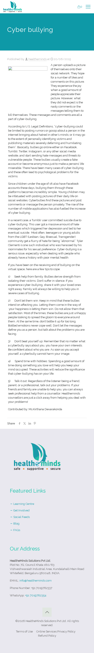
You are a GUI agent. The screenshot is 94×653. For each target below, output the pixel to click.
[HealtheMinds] (12, 6)
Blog (16, 523)
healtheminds (37, 59)
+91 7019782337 (41, 588)
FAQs (16, 530)
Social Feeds (21, 517)
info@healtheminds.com (35, 580)
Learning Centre (23, 503)
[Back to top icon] (47, 612)
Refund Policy (47, 635)
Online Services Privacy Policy (55, 631)
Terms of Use (24, 631)
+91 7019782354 (35, 595)
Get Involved (21, 510)
